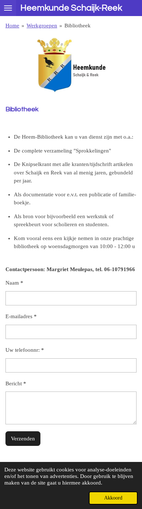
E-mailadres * (21, 316)
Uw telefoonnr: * (24, 350)
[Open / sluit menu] (8, 8)
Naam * (14, 283)
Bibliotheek (77, 25)
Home (12, 25)
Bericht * (15, 383)
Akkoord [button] (113, 498)
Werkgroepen (42, 25)
